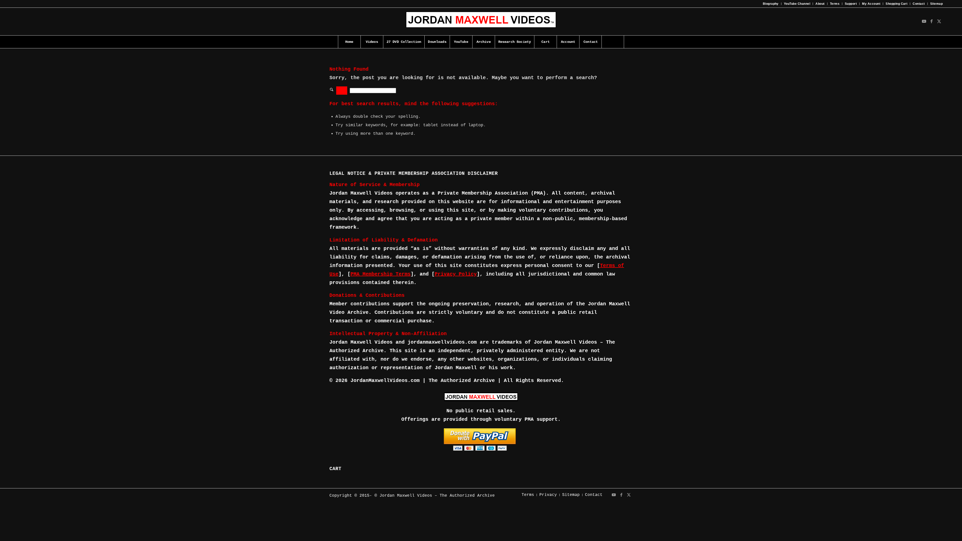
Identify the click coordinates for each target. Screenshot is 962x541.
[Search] (613, 42)
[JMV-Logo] (481, 21)
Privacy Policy (456, 274)
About (819, 4)
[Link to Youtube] (924, 21)
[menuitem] (770, 4)
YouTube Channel (797, 4)
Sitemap (936, 4)
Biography (771, 4)
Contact (919, 4)
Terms (834, 4)
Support (851, 4)
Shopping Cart (896, 4)
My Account (871, 4)
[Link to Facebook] (931, 21)
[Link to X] (939, 21)
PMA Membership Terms (380, 274)
